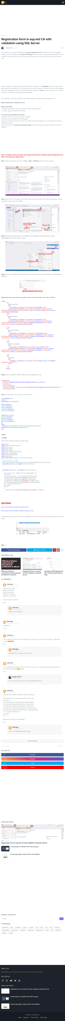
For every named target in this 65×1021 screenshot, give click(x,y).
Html (47, 930)
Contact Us (26, 1017)
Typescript (30, 930)
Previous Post (5, 746)
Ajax (51, 927)
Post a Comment (32, 741)
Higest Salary (5, 930)
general (4, 933)
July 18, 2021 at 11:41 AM (11, 692)
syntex (10, 933)
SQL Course (43, 1017)
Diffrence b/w (39, 930)
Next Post (60, 746)
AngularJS (22, 930)
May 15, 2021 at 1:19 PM (11, 636)
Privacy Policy (35, 1017)
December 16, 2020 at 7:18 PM (12, 623)
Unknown (10, 584)
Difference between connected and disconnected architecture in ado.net (10, 573)
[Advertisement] (32, 18)
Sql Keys (57, 927)
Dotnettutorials (35, 1014)
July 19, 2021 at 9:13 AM (16, 728)
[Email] (58, 550)
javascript (17, 927)
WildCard (58, 930)
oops (41, 927)
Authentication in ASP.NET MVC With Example (24, 846)
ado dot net (15, 930)
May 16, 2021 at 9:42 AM (16, 650)
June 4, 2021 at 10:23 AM (17, 678)
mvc (46, 927)
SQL (12, 927)
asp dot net (5, 927)
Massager (10, 621)
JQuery (25, 927)
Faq (52, 930)
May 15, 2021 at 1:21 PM (11, 664)
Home (2, 35)
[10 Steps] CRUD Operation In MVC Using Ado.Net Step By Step (53, 573)
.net (6, 35)
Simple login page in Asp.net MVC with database (25, 854)
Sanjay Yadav (16, 677)
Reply (4, 602)
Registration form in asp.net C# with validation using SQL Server (32, 573)
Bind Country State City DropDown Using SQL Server (15, 507)
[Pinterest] (54, 550)
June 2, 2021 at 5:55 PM (16, 609)
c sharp (31, 927)
